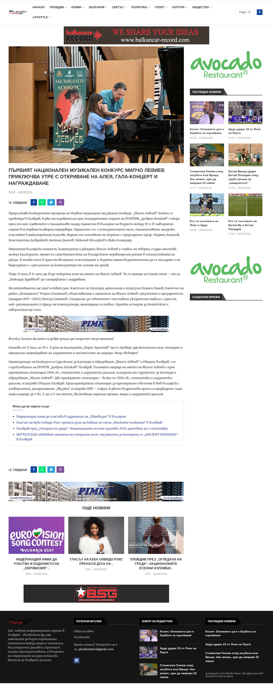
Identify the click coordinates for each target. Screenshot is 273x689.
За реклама (82, 637)
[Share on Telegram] (51, 202)
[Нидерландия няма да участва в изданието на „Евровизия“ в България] (36, 535)
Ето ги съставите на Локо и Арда (204, 223)
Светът (118, 7)
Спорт (159, 7)
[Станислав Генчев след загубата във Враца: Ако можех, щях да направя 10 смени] (207, 155)
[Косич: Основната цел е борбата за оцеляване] (207, 112)
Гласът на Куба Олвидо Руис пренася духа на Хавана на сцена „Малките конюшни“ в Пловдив (89, 422)
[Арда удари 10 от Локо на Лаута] (245, 112)
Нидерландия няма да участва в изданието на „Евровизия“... (36, 564)
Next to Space (225, 676)
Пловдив (57, 7)
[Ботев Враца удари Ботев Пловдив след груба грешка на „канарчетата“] (245, 155)
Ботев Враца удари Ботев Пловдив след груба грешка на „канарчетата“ (243, 177)
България (96, 7)
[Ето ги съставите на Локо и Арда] (207, 204)
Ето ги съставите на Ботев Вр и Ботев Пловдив (242, 224)
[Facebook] (259, 12)
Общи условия (84, 631)
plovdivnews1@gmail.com (96, 649)
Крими (76, 7)
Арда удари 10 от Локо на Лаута (244, 131)
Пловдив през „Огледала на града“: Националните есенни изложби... (156, 564)
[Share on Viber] (60, 202)
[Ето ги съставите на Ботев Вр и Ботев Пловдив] (245, 204)
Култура (178, 7)
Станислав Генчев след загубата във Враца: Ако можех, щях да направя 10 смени (206, 177)
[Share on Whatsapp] (42, 202)
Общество (200, 7)
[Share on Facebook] (34, 202)
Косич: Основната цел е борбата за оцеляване (207, 131)
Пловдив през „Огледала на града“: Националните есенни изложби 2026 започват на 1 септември (92, 428)
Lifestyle (40, 17)
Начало (39, 7)
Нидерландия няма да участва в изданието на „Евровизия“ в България (71, 416)
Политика (139, 7)
